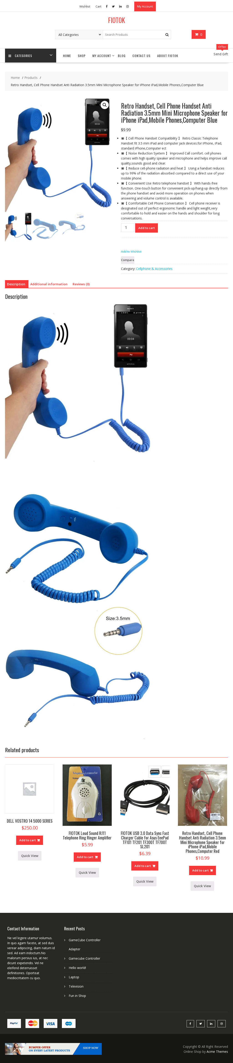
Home (67, 55)
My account (101, 55)
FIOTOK (116, 20)
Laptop (74, 977)
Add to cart (146, 228)
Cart (98, 6)
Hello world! (77, 968)
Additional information (49, 284)
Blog (122, 55)
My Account (145, 6)
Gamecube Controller (84, 958)
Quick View (29, 856)
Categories (23, 55)
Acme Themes (217, 1051)
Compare (127, 260)
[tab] (16, 284)
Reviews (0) (81, 284)
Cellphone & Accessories (154, 268)
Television (76, 986)
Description (16, 284)
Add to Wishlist (131, 251)
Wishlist (84, 6)
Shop (82, 55)
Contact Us (141, 55)
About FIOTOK (167, 55)
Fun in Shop (77, 995)
